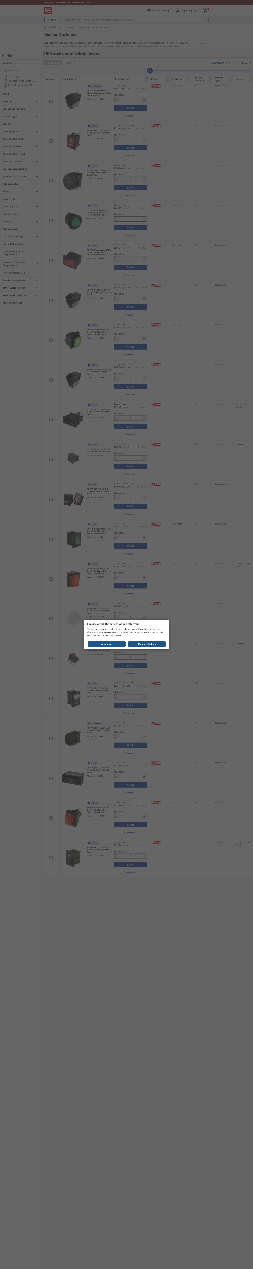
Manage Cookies (147, 644)
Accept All (106, 644)
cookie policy (95, 635)
